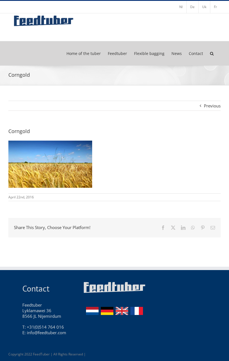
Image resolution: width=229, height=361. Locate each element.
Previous (212, 106)
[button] (212, 53)
